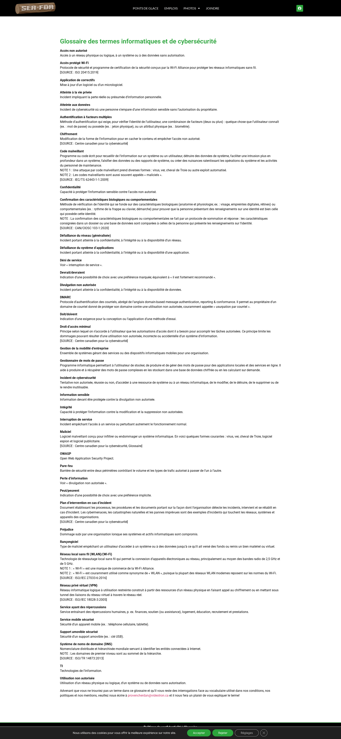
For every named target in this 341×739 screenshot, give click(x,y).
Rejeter (222, 732)
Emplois (171, 8)
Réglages (247, 732)
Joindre (212, 8)
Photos (190, 8)
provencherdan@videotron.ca (148, 695)
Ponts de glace (145, 8)
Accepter (199, 732)
